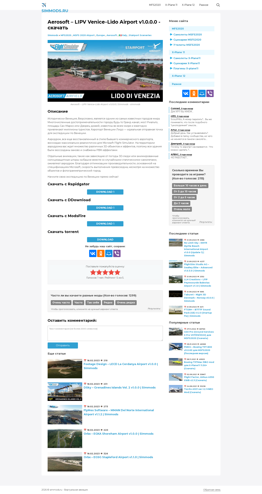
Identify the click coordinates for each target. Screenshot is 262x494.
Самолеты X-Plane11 (186, 58)
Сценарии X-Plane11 (186, 63)
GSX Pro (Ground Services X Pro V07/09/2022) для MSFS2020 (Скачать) (199, 335)
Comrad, (182, 108)
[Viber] (117, 253)
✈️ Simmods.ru (55, 4)
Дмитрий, (183, 143)
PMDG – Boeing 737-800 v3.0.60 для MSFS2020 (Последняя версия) (198, 350)
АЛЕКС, (181, 154)
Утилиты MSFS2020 (186, 44)
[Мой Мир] (109, 253)
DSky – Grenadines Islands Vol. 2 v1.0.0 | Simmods (120, 387)
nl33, (180, 116)
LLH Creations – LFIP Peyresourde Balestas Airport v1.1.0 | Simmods (197, 282)
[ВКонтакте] (92, 253)
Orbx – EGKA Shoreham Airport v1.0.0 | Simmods (118, 433)
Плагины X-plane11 (185, 68)
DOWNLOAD (105, 239)
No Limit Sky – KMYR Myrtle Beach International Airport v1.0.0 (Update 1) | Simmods (196, 249)
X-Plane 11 (171, 4)
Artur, (180, 130)
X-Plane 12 (188, 4)
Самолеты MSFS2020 (187, 34)
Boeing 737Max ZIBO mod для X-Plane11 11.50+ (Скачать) (199, 365)
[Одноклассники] (100, 253)
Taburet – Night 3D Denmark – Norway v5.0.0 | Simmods (199, 297)
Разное (203, 4)
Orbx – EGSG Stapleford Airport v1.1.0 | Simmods (118, 457)
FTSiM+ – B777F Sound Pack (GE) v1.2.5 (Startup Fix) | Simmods (198, 312)
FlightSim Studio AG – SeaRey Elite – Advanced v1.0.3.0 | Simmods (198, 267)
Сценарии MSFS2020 (187, 39)
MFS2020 (155, 4)
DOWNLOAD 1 (105, 191)
